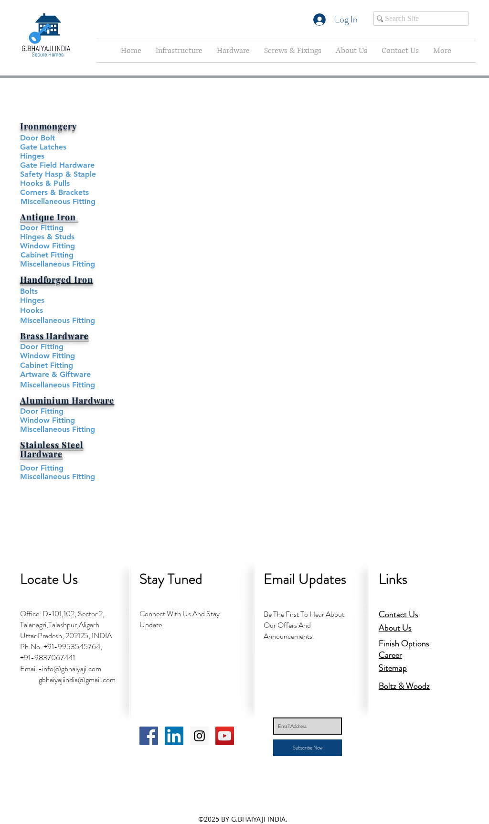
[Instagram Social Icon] (199, 736)
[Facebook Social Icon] (148, 736)
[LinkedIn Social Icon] (174, 736)
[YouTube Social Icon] (224, 736)
